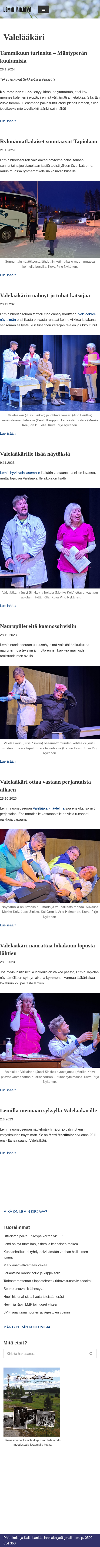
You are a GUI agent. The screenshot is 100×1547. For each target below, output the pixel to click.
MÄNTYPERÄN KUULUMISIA (26, 1327)
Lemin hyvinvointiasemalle (20, 473)
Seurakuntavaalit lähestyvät (24, 1289)
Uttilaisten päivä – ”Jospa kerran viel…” (33, 1236)
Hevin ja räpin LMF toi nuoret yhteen (30, 1304)
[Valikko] (43, 9)
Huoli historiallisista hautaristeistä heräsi (33, 1296)
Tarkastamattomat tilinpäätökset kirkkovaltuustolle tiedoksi (47, 1281)
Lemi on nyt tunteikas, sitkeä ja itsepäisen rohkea (40, 1244)
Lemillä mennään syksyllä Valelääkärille (48, 1110)
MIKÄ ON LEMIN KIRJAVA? (25, 1211)
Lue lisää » (8, 121)
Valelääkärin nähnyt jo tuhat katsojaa (45, 295)
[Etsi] (91, 1353)
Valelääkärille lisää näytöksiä (35, 454)
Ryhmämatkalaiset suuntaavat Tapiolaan (48, 141)
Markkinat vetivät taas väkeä (25, 1265)
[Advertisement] (38, 1485)
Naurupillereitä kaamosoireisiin (38, 626)
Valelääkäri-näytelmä (48, 808)
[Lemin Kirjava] (17, 9)
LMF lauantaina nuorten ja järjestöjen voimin (36, 1312)
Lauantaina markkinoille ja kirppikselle (31, 1273)
